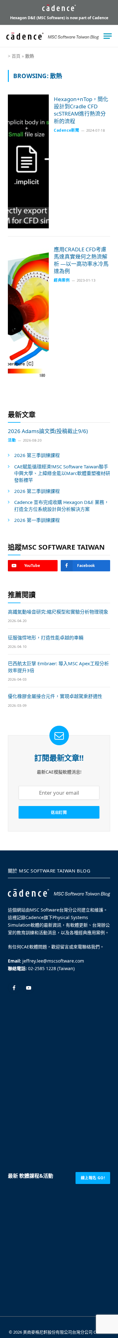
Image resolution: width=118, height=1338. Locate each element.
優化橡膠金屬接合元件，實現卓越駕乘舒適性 (55, 696)
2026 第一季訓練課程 (37, 520)
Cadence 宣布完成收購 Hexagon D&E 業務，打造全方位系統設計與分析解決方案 (61, 505)
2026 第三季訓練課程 (37, 455)
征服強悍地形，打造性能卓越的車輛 (45, 637)
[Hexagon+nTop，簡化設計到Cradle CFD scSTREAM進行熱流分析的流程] (28, 161)
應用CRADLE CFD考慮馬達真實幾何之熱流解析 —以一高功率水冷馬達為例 (81, 260)
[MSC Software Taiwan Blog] (52, 36)
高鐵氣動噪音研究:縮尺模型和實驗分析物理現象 (58, 612)
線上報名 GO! (93, 1178)
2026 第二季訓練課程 (37, 491)
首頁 (16, 56)
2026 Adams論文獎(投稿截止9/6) (48, 431)
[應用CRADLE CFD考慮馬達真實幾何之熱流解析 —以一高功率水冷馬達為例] (28, 312)
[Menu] (108, 36)
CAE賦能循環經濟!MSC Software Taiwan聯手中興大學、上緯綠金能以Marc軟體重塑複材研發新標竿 (62, 473)
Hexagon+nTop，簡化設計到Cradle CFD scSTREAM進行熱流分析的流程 (81, 109)
